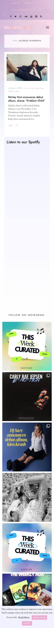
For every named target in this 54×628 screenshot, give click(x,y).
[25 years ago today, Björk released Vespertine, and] (27, 497)
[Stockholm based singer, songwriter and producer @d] (27, 447)
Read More (24, 617)
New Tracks (34, 88)
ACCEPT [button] (27, 623)
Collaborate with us (26, 9)
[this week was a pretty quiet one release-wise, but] (27, 598)
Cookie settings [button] (39, 617)
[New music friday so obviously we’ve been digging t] (27, 346)
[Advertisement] (27, 267)
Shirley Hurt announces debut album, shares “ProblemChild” (26, 99)
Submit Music (33, 3)
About (15, 3)
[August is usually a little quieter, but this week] (27, 548)
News (17, 91)
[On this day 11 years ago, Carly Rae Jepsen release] (27, 396)
